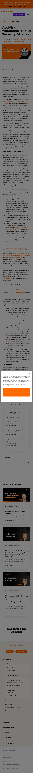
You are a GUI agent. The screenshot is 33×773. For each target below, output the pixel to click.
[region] (16, 386)
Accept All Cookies (16, 394)
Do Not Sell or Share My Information (16, 398)
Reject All (16, 390)
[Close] (30, 373)
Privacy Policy (7, 385)
